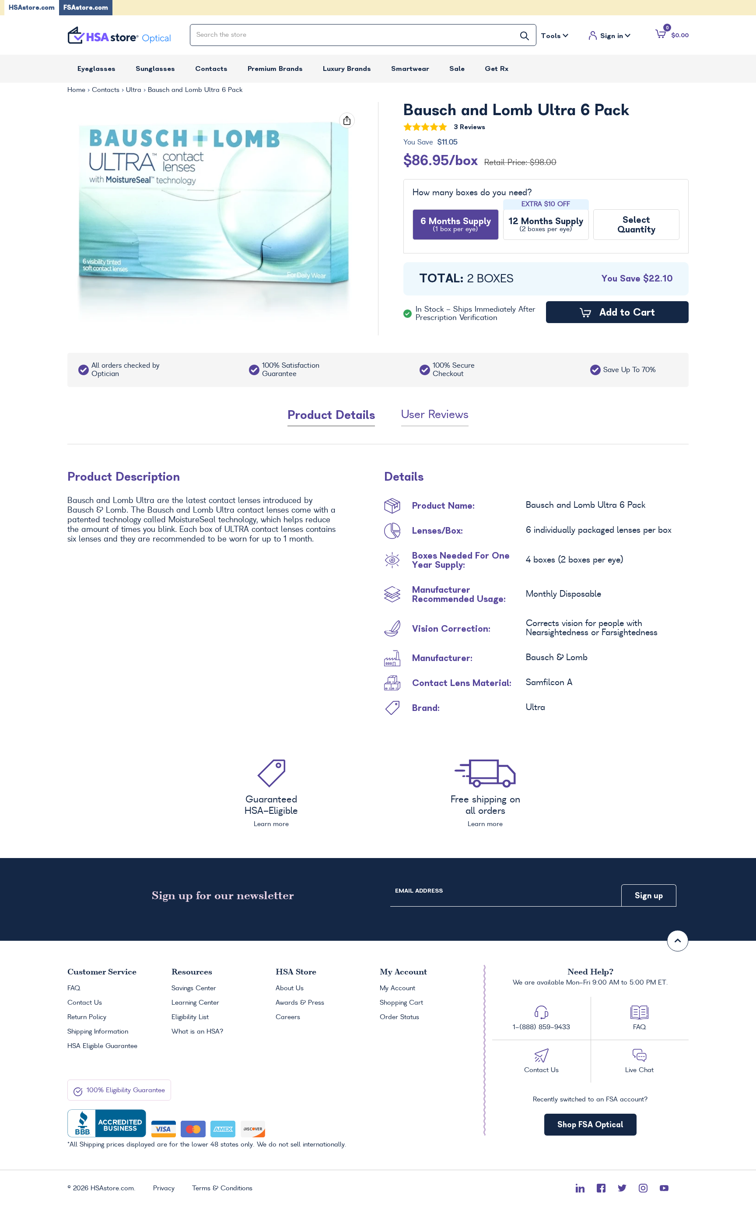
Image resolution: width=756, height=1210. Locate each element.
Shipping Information (97, 1032)
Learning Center (195, 1003)
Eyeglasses (96, 68)
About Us (290, 988)
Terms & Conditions (222, 1188)
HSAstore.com (32, 7)
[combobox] (363, 35)
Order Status (399, 1017)
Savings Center (194, 988)
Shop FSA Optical (590, 1124)
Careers (288, 1017)
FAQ (73, 988)
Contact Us (84, 1003)
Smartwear (410, 68)
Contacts (211, 68)
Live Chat (639, 1070)
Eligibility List (190, 1017)
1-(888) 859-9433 (541, 1027)
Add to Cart (625, 312)
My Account (397, 988)
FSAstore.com (85, 7)
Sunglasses (155, 68)
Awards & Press (300, 1003)
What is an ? (198, 1032)
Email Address (418, 890)
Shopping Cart (401, 1003)
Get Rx (496, 68)
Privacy (164, 1188)
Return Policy (86, 1017)
